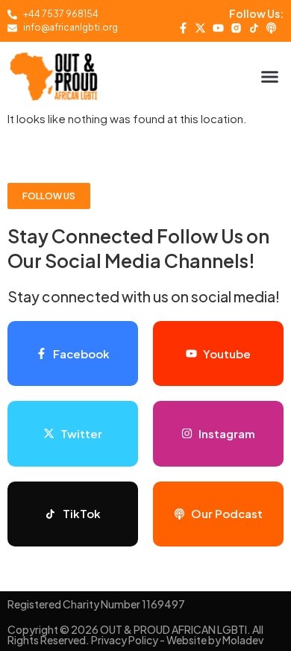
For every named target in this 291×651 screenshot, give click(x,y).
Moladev (242, 640)
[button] (270, 76)
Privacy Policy (124, 640)
